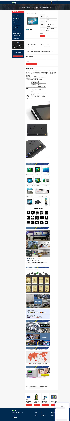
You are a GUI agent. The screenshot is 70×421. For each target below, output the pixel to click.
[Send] (68, 420)
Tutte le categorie (52, 415)
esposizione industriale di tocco (43, 386)
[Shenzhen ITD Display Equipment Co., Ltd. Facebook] (41, 33)
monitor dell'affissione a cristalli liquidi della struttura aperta (17, 25)
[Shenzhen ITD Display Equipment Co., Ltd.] (14, 410)
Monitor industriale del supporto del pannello (17, 18)
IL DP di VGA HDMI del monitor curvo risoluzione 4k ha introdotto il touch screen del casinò (36, 402)
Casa (19, 7)
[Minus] (68, 403)
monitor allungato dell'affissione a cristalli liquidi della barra (17, 31)
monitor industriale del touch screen (25, 7)
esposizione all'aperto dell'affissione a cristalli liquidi (17, 33)
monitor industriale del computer (33, 386)
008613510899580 (20, 52)
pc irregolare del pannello (16, 22)
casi (41, 412)
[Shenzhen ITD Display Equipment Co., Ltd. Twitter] (42, 33)
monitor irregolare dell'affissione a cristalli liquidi (17, 29)
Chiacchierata (18, 56)
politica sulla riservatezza (43, 415)
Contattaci (36, 415)
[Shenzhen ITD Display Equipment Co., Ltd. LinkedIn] (44, 33)
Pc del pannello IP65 (15, 27)
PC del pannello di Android (16, 20)
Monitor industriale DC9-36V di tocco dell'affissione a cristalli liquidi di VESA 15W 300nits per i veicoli (29, 402)
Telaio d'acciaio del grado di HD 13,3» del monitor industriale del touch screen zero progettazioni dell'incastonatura (45, 402)
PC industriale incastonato (16, 38)
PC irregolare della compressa (16, 35)
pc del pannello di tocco (15, 15)
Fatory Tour (36, 412)
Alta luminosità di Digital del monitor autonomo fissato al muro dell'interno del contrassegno (54, 402)
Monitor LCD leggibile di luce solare (17, 23)
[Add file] (55, 420)
